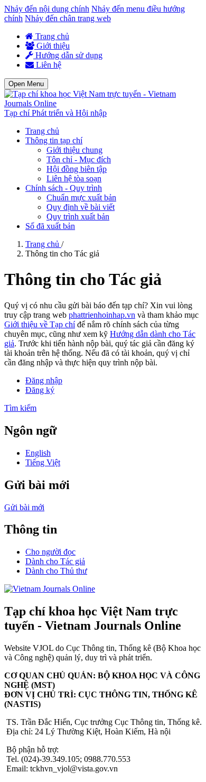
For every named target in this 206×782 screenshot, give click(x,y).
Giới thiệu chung (74, 149)
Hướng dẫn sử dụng (67, 55)
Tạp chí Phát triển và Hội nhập (55, 112)
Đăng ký (39, 389)
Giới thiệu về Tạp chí (39, 324)
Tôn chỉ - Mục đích (78, 159)
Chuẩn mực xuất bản (81, 197)
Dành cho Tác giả (55, 561)
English (38, 452)
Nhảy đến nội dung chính (46, 8)
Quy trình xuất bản (77, 216)
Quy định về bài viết (80, 207)
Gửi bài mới (24, 507)
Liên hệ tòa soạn (73, 178)
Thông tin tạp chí (53, 140)
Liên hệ (47, 64)
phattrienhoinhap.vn (102, 314)
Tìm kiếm (20, 407)
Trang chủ (51, 36)
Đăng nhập (43, 380)
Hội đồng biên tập (76, 168)
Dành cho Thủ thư (56, 570)
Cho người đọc (50, 551)
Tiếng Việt (42, 462)
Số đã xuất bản (50, 226)
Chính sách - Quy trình (63, 187)
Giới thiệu (52, 45)
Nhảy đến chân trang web (68, 18)
